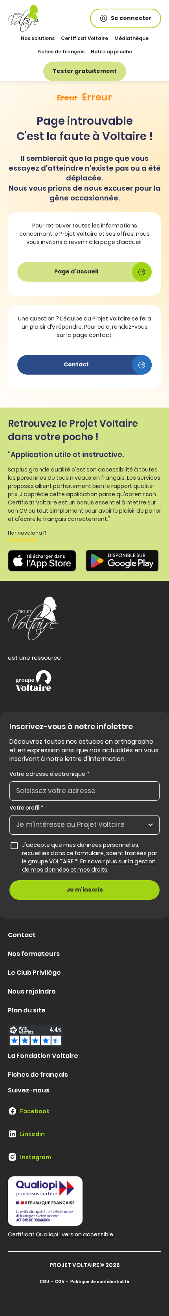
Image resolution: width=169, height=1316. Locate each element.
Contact (22, 934)
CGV (59, 1282)
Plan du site (27, 1010)
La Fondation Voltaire (43, 1055)
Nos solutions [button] (38, 38)
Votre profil (26, 808)
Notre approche (111, 51)
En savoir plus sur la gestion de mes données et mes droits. (89, 865)
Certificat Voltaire (84, 38)
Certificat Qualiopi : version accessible (60, 1234)
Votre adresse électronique (49, 774)
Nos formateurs (34, 953)
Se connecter (131, 18)
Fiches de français (60, 51)
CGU (44, 1282)
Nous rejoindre (32, 991)
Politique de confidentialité (99, 1282)
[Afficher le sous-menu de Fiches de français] (83, 52)
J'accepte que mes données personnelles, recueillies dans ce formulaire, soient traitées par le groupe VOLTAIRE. (90, 857)
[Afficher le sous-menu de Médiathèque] (147, 39)
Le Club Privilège (34, 972)
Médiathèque (131, 38)
